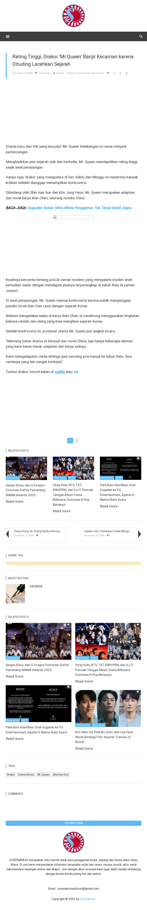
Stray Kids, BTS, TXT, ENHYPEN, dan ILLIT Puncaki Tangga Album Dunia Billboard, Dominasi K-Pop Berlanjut (73, 494)
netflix (60, 372)
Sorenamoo (88, 899)
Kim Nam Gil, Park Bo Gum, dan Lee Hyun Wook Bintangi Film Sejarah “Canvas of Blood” (104, 737)
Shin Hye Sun (61, 774)
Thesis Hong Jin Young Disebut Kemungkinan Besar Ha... (47, 531)
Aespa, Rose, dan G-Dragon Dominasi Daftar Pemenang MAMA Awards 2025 (25, 490)
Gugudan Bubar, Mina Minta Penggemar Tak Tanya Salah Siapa (79, 208)
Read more (14, 501)
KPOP (72, 478)
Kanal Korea (98, 73)
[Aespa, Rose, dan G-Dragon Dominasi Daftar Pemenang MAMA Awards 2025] (26, 468)
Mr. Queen (43, 774)
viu (76, 372)
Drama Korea (84, 73)
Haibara (60, 73)
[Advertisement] (73, 111)
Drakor (11, 774)
